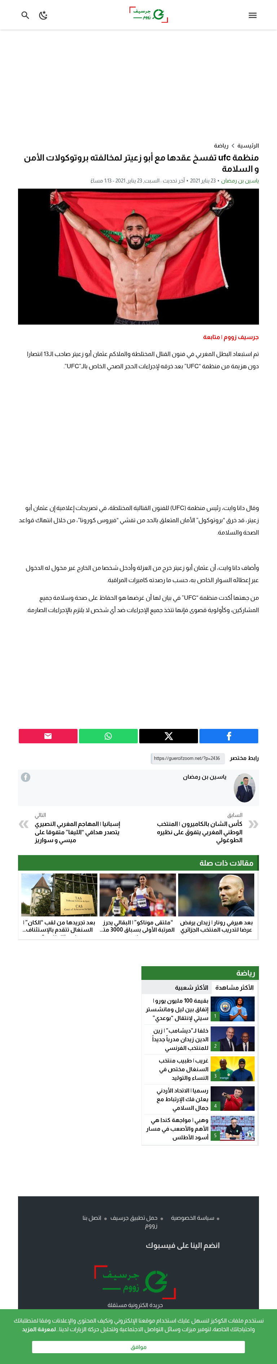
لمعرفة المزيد (39, 1329)
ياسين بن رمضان (240, 180)
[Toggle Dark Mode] (43, 15)
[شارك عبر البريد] (48, 736)
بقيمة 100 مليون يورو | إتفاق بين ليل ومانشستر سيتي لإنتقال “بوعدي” (177, 1009)
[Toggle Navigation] (254, 15)
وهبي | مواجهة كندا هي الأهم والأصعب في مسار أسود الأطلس (177, 1128)
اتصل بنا (92, 1218)
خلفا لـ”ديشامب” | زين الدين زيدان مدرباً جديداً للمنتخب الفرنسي (180, 1039)
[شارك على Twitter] (168, 736)
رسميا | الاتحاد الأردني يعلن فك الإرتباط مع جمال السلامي (182, 1099)
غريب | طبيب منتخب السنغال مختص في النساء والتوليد (183, 1069)
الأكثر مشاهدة (234, 987)
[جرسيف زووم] (135, 1282)
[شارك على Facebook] (228, 736)
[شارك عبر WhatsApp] (108, 736)
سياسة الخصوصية (192, 1218)
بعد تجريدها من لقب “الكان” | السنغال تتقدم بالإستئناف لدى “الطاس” (59, 930)
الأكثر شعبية (191, 987)
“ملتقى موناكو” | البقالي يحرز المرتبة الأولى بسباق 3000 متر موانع (138, 930)
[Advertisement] (138, 85)
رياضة (221, 145)
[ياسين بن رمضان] (244, 787)
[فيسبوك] (25, 777)
